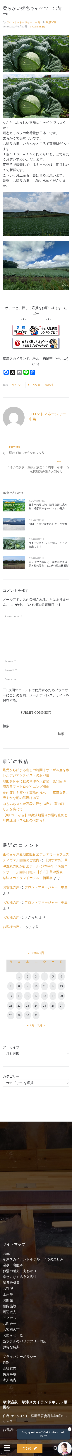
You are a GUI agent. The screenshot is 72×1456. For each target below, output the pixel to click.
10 (36, 986)
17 (36, 995)
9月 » (41, 1025)
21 (10, 1005)
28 (10, 1015)
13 (61, 986)
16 (27, 995)
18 (44, 995)
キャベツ (17, 385)
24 (36, 1005)
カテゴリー (11, 1076)
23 (27, 1005)
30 (27, 1015)
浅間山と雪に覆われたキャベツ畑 (48, 524)
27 (61, 1005)
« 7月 (31, 1025)
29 (19, 1015)
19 (53, 995)
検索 (6, 726)
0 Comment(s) (37, 26)
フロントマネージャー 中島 (23, 22)
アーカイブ (11, 1047)
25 (44, 1005)
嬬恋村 (49, 385)
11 (44, 986)
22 (19, 1005)
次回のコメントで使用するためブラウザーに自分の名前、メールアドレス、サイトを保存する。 (36, 695)
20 (61, 995)
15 (19, 995)
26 (53, 1005)
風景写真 (51, 22)
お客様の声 (11, 887)
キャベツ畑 (33, 385)
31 (36, 1015)
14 (10, 995)
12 (53, 986)
